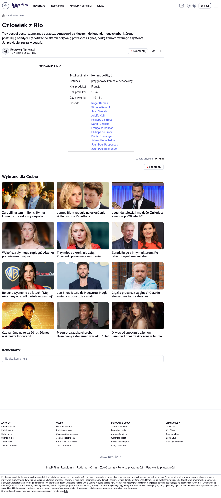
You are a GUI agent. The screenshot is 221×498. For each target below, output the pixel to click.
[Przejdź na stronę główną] (5, 8)
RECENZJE (39, 5)
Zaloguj (205, 5)
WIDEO (100, 5)
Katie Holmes (7, 434)
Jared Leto (171, 426)
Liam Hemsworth (64, 426)
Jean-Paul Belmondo (104, 148)
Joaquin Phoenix (9, 445)
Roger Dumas (99, 103)
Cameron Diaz (172, 434)
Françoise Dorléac (102, 128)
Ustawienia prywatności (160, 467)
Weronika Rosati (118, 438)
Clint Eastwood (8, 426)
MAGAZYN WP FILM (81, 5)
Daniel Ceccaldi (100, 123)
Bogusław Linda (118, 430)
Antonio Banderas (119, 434)
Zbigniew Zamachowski (67, 434)
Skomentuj (139, 51)
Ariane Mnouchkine (103, 140)
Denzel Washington (120, 442)
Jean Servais (99, 111)
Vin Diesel (170, 430)
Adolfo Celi (98, 115)
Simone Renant (100, 107)
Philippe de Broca (102, 119)
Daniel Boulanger (101, 136)
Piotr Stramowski (64, 430)
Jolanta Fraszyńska (65, 438)
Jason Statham (63, 445)
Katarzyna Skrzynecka (66, 442)
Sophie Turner (7, 438)
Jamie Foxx (6, 442)
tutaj (66, 491)
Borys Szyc (171, 438)
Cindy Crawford (118, 445)
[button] (191, 6)
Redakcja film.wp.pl (22, 49)
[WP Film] (22, 5)
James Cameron (119, 426)
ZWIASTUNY (57, 5)
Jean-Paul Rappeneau (104, 144)
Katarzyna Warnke (174, 442)
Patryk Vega (7, 430)
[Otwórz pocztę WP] (181, 5)
